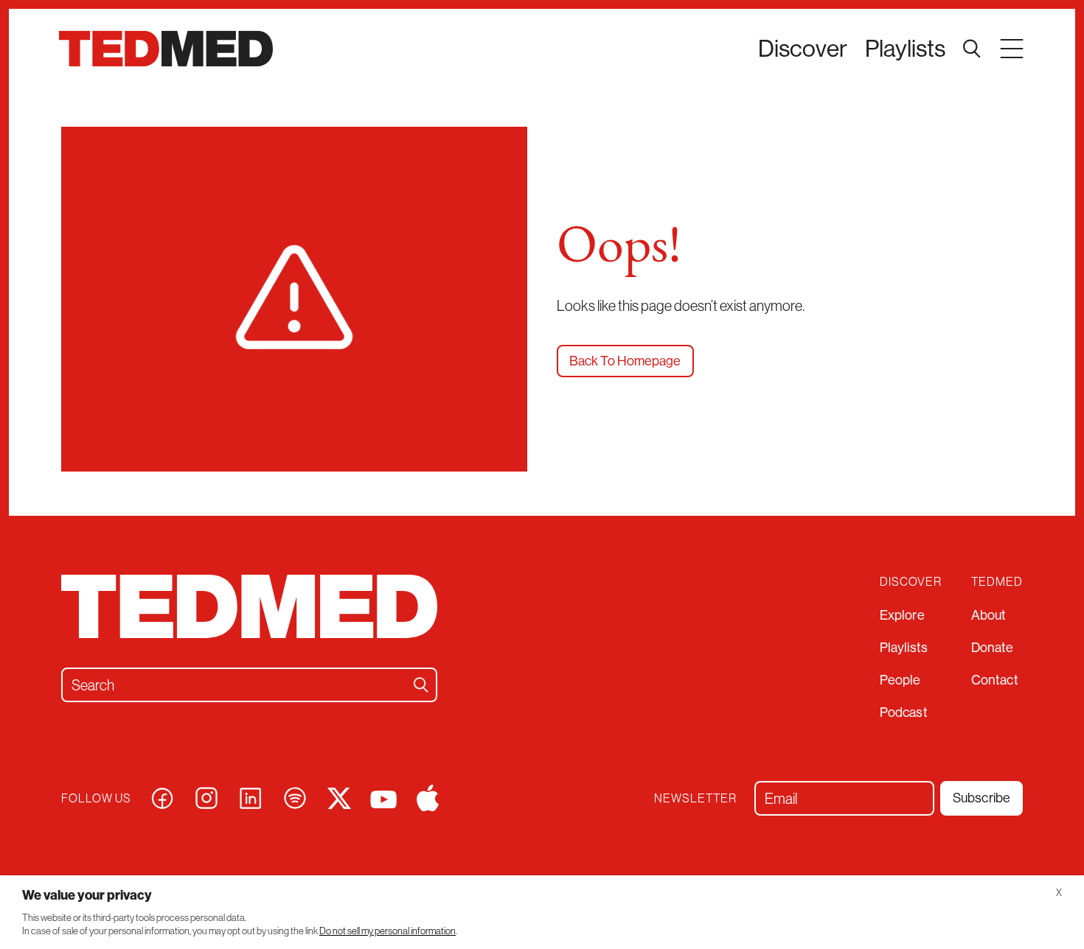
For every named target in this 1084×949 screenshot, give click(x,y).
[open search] (972, 49)
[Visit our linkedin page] (250, 796)
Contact (994, 679)
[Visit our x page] (339, 796)
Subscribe (981, 797)
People (900, 679)
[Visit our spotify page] (295, 796)
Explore (902, 614)
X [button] (1059, 892)
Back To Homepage (625, 360)
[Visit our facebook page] (162, 796)
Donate (992, 647)
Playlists (905, 48)
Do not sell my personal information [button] (387, 931)
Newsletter (695, 798)
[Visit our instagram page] (206, 796)
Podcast (904, 712)
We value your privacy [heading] (87, 894)
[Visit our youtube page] (383, 797)
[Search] (421, 684)
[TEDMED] (166, 48)
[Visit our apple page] (427, 796)
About (989, 614)
